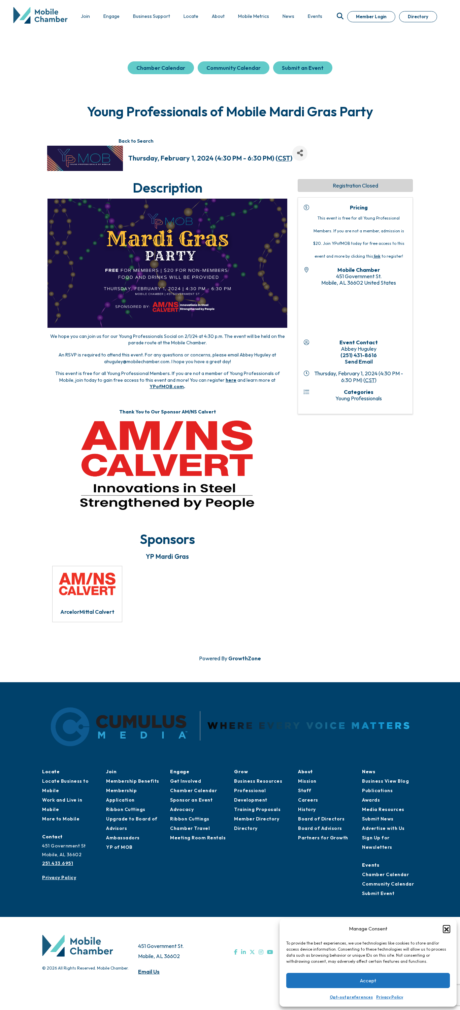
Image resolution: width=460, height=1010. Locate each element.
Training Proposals (257, 809)
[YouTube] (270, 952)
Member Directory (256, 819)
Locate (51, 772)
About (305, 772)
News (368, 772)
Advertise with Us (383, 828)
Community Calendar (233, 67)
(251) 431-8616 (358, 355)
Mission (307, 781)
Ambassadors (123, 838)
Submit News (378, 819)
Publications (377, 790)
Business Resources (258, 781)
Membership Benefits (132, 781)
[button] (446, 928)
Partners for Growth (323, 838)
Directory (418, 16)
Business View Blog (385, 781)
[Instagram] (261, 952)
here (231, 380)
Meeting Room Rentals (198, 838)
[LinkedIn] (243, 952)
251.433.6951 (57, 863)
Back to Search (136, 141)
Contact (52, 837)
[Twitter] (252, 952)
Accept (368, 980)
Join (111, 772)
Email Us (149, 971)
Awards (371, 800)
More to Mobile (60, 819)
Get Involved (185, 781)
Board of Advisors (320, 828)
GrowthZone (244, 658)
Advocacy (182, 809)
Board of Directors (321, 819)
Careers (308, 800)
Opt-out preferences (351, 997)
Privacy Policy (389, 997)
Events (370, 865)
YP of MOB (119, 847)
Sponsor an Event (191, 800)
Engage (179, 772)
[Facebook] (235, 952)
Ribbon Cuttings (125, 809)
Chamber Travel (190, 828)
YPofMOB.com (167, 386)
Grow (241, 772)
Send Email (359, 361)
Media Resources (383, 809)
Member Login (371, 16)
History (307, 809)
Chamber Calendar (160, 67)
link (377, 256)
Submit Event (378, 893)
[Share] (299, 153)
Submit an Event (303, 67)
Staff (304, 790)
